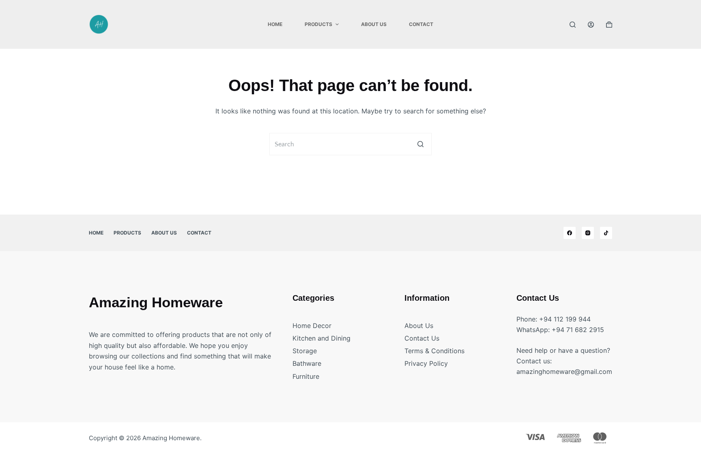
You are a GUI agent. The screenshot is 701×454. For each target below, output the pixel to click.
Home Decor (311, 325)
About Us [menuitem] (374, 24)
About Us (418, 325)
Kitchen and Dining (321, 338)
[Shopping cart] (609, 25)
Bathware (306, 363)
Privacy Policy (426, 363)
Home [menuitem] (275, 24)
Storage (304, 351)
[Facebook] (569, 233)
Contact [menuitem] (421, 24)
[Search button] (420, 144)
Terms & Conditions (434, 351)
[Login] (591, 25)
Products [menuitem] (318, 24)
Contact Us (421, 338)
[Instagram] (588, 233)
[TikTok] (606, 233)
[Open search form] (573, 25)
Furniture (305, 376)
